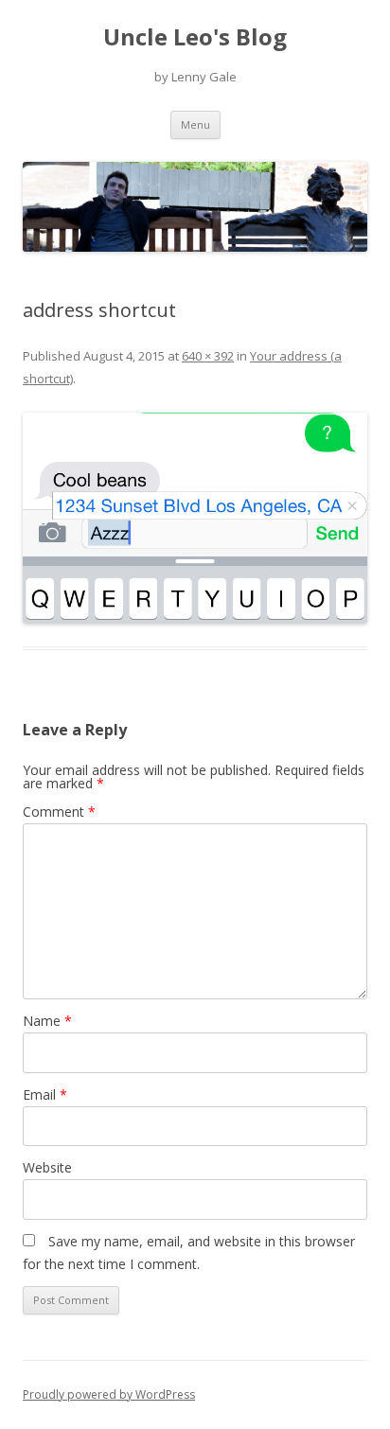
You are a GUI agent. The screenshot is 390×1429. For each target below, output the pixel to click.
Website (47, 1167)
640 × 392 (208, 355)
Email (45, 1094)
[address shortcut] (195, 518)
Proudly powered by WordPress (109, 1394)
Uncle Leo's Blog (195, 37)
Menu (195, 124)
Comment (59, 811)
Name (47, 1021)
